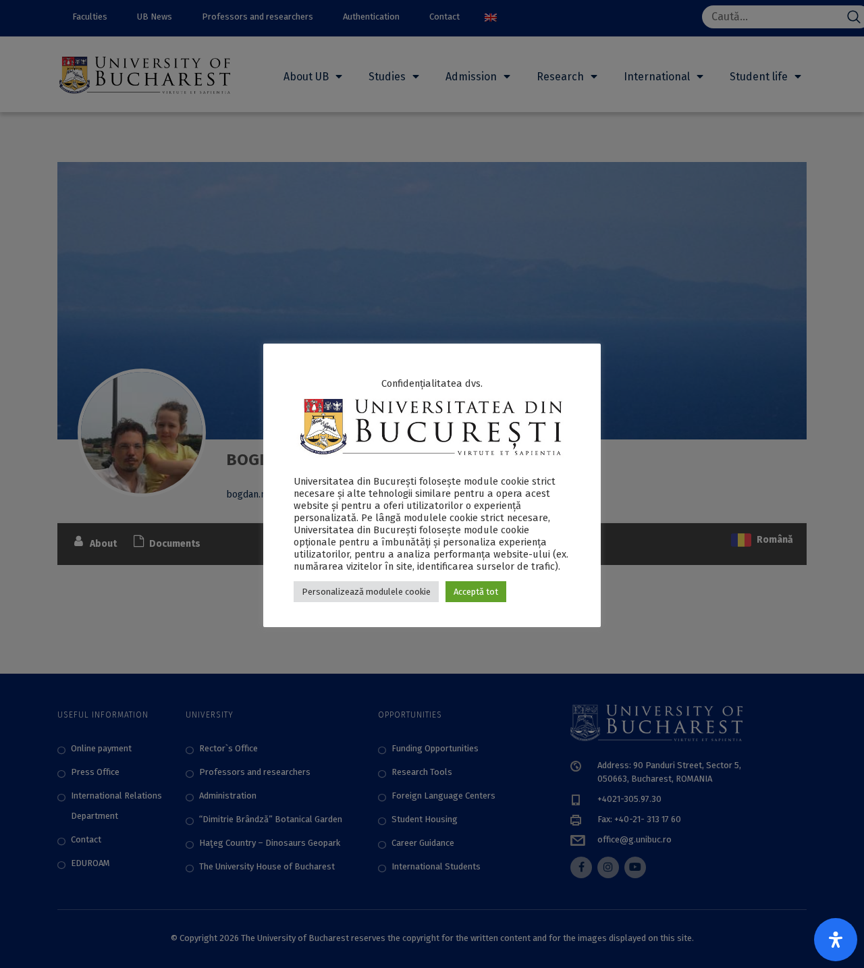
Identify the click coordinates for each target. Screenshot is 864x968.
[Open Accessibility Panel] (835, 939)
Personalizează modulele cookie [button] (366, 592)
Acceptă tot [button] (476, 592)
